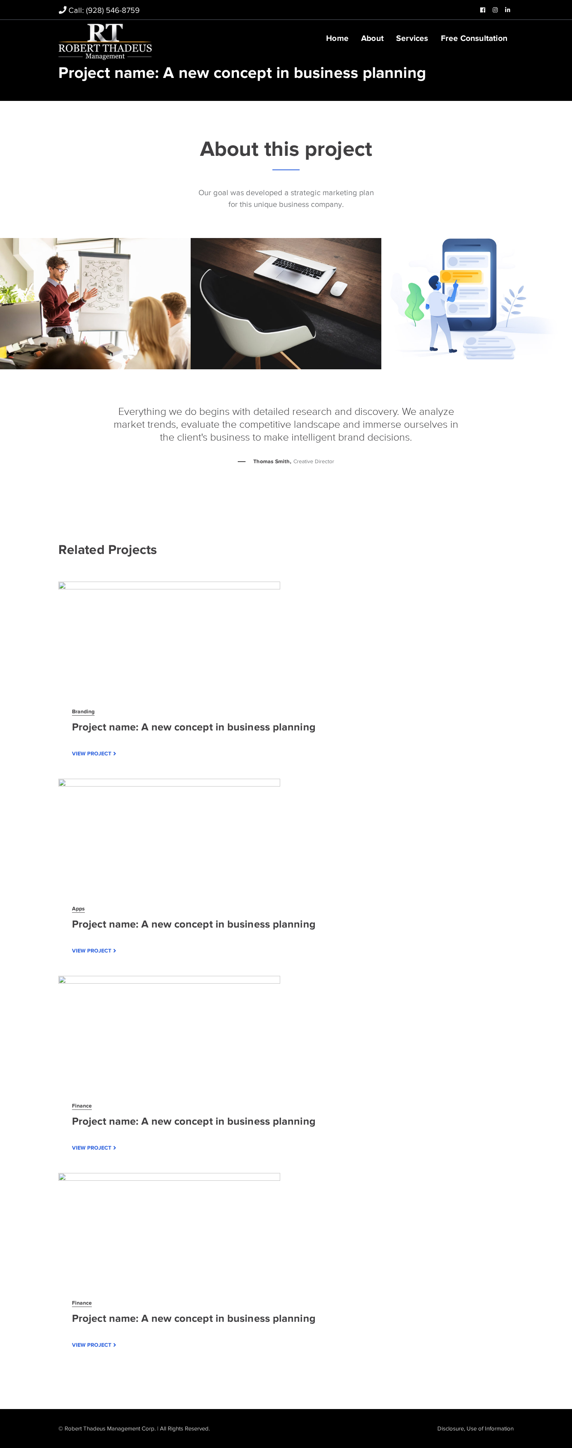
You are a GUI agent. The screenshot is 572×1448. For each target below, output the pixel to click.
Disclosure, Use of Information (475, 1428)
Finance (82, 1105)
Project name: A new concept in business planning (194, 727)
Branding (83, 711)
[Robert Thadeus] (105, 41)
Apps (78, 908)
